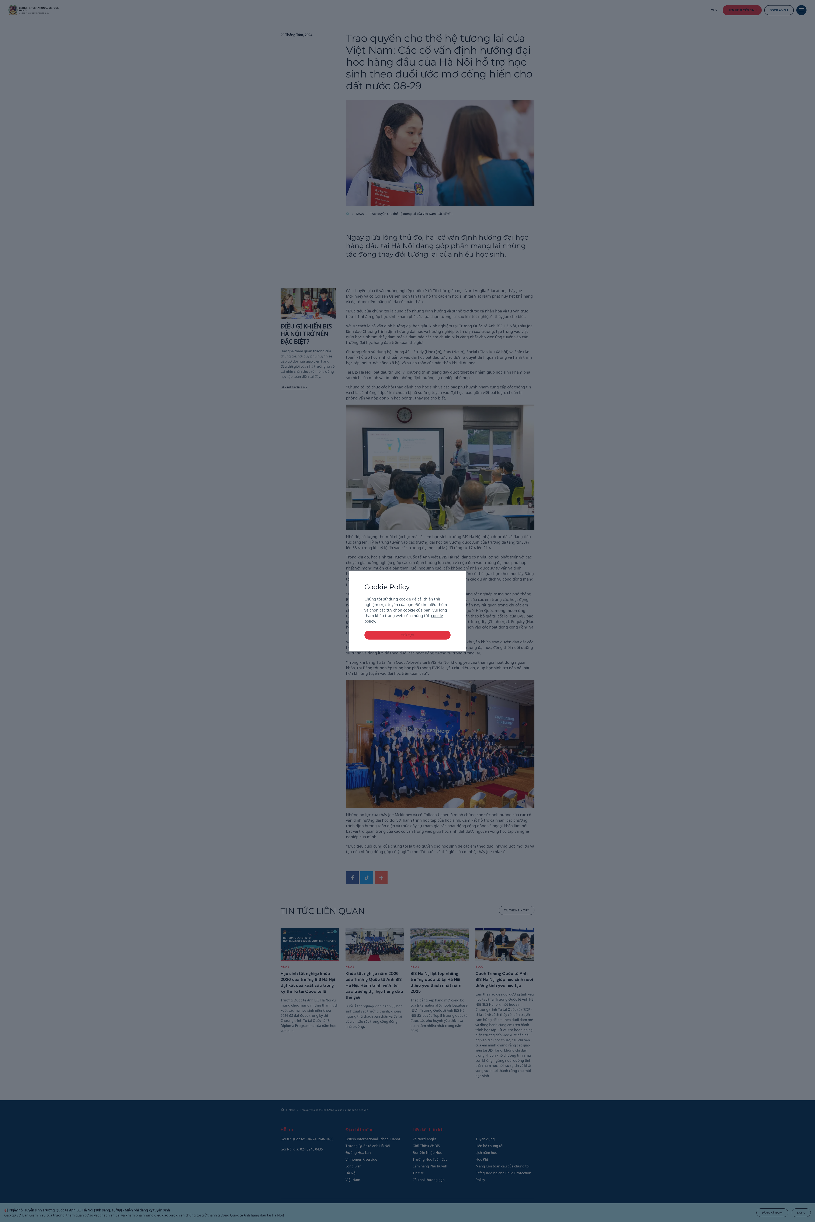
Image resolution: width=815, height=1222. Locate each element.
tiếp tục (407, 635)
